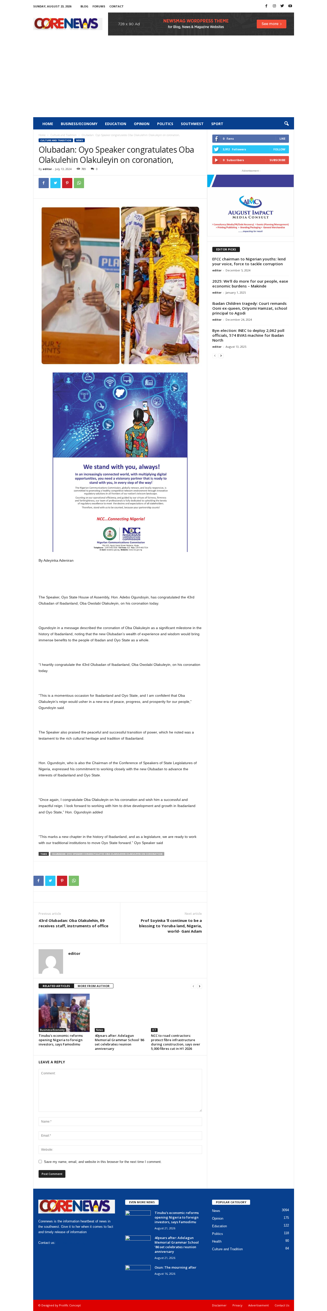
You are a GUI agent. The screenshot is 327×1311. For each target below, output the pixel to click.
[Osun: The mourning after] (138, 1274)
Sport (217, 123)
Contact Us (282, 1305)
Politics (165, 123)
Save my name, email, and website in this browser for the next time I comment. (103, 1162)
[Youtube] (290, 6)
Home (47, 123)
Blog (84, 6)
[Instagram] (274, 6)
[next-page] (199, 986)
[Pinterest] (67, 183)
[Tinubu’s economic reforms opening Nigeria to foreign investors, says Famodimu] (64, 1013)
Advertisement (258, 1305)
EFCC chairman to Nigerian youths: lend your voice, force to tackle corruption (249, 261)
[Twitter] (282, 6)
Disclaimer (219, 1305)
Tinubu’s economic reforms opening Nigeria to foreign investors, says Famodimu (61, 1040)
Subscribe (277, 160)
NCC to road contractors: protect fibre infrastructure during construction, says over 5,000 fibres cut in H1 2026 (175, 1042)
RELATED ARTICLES (56, 986)
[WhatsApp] (79, 183)
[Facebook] (266, 6)
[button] (286, 123)
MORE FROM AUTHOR (94, 986)
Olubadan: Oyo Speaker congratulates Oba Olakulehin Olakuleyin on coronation (107, 854)
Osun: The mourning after (175, 1267)
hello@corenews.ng (70, 1243)
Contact (116, 6)
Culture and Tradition (63, 135)
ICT (154, 1030)
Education (115, 123)
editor (47, 169)
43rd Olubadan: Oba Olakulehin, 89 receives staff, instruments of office (73, 923)
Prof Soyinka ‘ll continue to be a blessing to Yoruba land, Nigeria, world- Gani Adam (170, 926)
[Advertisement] (163, 79)
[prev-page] (193, 986)
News (79, 140)
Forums (98, 6)
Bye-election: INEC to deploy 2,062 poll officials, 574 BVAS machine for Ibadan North (248, 335)
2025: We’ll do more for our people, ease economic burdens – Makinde (250, 283)
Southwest (192, 123)
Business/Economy (79, 123)
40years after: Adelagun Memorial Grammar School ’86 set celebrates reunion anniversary (119, 1042)
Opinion (141, 123)
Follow (279, 149)
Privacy (237, 1305)
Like (282, 138)
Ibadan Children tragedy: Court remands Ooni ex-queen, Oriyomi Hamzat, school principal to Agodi (249, 308)
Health (216, 1241)
